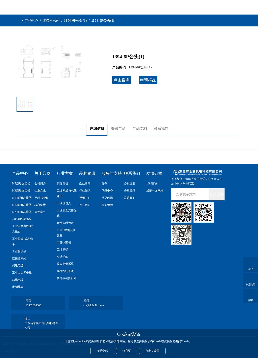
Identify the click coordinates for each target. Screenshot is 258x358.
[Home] (19, 20)
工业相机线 (19, 251)
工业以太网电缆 (22, 272)
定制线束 (17, 286)
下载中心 (107, 190)
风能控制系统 (65, 271)
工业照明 (62, 249)
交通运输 (62, 256)
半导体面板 (64, 242)
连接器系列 (51, 20)
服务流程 (107, 204)
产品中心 (31, 20)
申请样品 (148, 80)
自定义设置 (152, 350)
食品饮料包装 (65, 222)
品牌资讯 (87, 173)
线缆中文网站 (154, 190)
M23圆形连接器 (21, 212)
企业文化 (40, 190)
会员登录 (129, 190)
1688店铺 (152, 183)
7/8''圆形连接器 (21, 219)
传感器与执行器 (67, 278)
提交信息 (216, 194)
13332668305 (33, 305)
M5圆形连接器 (21, 183)
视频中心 (85, 197)
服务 (104, 183)
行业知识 (85, 190)
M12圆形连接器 (21, 197)
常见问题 (107, 197)
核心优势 (40, 204)
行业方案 (65, 173)
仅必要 (126, 350)
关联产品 (118, 129)
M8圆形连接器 (21, 190)
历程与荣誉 (41, 197)
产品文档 (139, 129)
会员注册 (129, 183)
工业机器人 (64, 203)
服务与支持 (112, 173)
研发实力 (40, 212)
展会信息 (85, 204)
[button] (82, 104)
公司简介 (40, 183)
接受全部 (102, 350)
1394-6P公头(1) (75, 20)
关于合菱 (42, 173)
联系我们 (161, 129)
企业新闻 (85, 183)
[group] (52, 63)
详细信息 (97, 129)
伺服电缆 (17, 265)
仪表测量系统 (65, 263)
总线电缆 (17, 279)
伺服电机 (62, 183)
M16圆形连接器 (21, 204)
